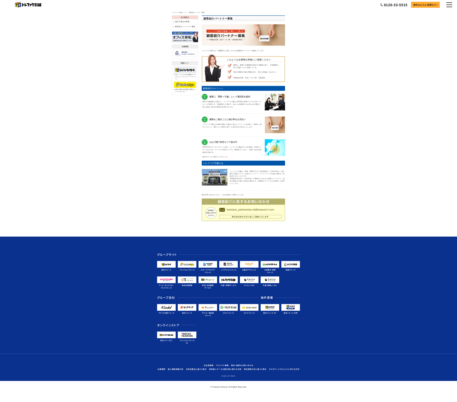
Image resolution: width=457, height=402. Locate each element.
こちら (225, 157)
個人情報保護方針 (176, 369)
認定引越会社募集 (182, 21)
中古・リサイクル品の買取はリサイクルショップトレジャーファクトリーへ (185, 76)
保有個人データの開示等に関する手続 (225, 369)
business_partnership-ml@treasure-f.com (250, 209)
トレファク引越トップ (179, 12)
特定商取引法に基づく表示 (255, 369)
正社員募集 (209, 365)
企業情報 (161, 369)
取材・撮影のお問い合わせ (242, 365)
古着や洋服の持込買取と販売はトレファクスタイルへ (185, 90)
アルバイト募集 (222, 365)
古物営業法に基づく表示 (196, 369)
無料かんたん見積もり (424, 4)
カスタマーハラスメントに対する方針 (284, 369)
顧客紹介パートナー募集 (185, 26)
